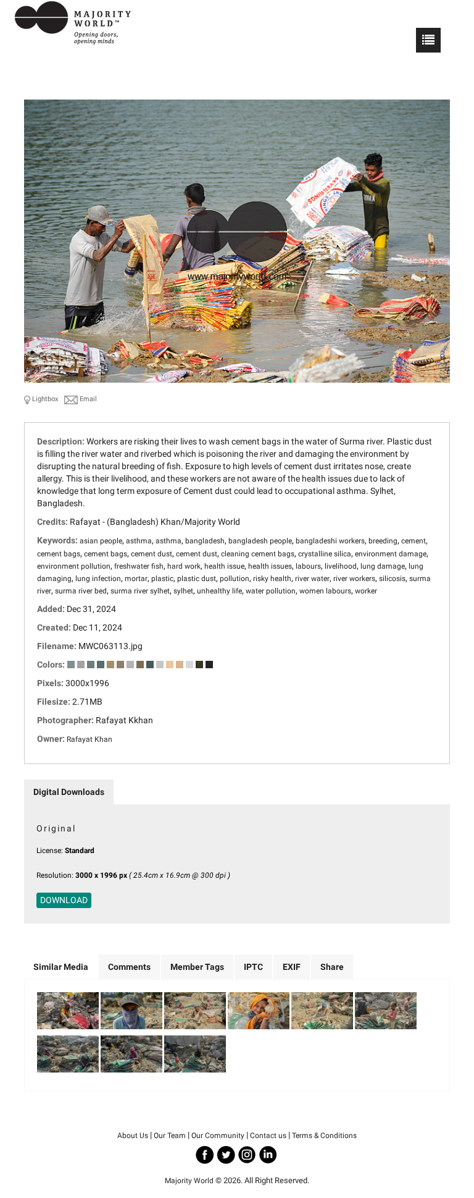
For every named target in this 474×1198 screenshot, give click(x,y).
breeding (382, 541)
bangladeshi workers (330, 541)
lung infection (98, 578)
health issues (270, 566)
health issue (224, 566)
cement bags (58, 554)
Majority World (189, 1180)
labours (308, 566)
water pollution (271, 591)
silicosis (392, 578)
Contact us (268, 1135)
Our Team (170, 1135)
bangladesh (205, 541)
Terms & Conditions (324, 1135)
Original (56, 828)
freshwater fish (139, 566)
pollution (234, 578)
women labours (325, 591)
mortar (136, 578)
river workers (354, 578)
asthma (139, 541)
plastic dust (196, 578)
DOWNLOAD (64, 900)
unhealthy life (219, 591)
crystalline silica (324, 554)
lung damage (382, 566)
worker (366, 591)
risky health (272, 578)
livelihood (341, 566)
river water (312, 578)
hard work (184, 566)
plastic (162, 578)
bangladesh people (260, 541)
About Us (132, 1135)
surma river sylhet (140, 591)
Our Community (217, 1135)
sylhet (183, 591)
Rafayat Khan (89, 739)
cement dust (151, 554)
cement (413, 541)
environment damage (390, 554)
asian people (101, 541)
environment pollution (73, 566)
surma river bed (81, 591)
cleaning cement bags (257, 554)
